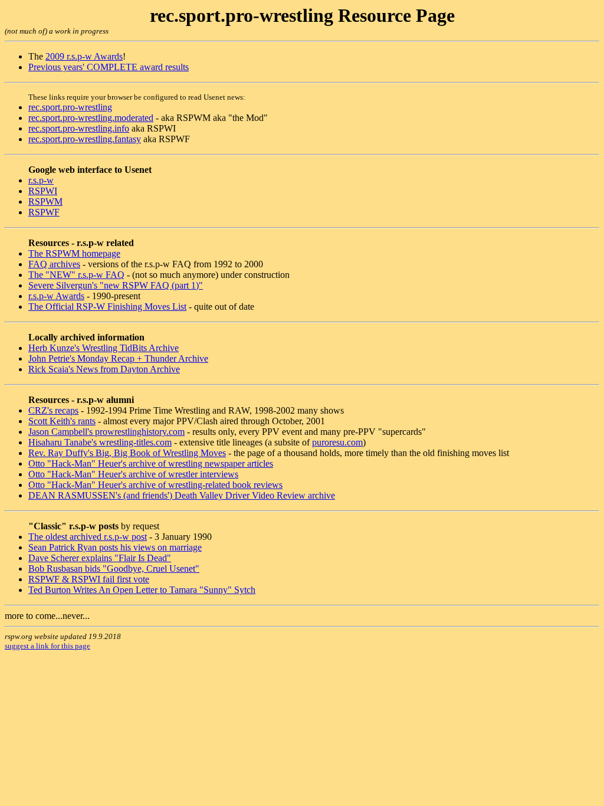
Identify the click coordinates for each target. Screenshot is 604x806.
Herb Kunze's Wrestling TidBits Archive (103, 348)
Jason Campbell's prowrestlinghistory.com (106, 432)
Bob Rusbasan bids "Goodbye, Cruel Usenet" (113, 568)
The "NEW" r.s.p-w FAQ (76, 275)
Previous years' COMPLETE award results (108, 67)
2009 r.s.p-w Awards (84, 56)
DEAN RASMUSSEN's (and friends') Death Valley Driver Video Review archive (181, 495)
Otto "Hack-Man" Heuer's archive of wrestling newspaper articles (150, 463)
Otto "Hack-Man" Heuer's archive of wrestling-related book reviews (155, 485)
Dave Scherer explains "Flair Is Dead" (99, 558)
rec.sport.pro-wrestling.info (78, 128)
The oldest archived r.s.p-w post (87, 537)
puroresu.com (337, 442)
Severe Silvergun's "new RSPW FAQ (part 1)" (115, 285)
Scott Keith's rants (62, 421)
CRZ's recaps (53, 410)
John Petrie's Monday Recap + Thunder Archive (118, 358)
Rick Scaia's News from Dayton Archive (104, 369)
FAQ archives (54, 264)
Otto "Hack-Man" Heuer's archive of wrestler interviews (133, 474)
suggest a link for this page (47, 645)
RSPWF (44, 212)
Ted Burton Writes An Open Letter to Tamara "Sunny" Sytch (141, 590)
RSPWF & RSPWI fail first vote (88, 579)
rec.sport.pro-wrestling (70, 107)
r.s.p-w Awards (56, 296)
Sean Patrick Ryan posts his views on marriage (115, 547)
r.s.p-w (41, 180)
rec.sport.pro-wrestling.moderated (90, 118)
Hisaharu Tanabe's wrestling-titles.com (100, 442)
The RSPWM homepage (74, 253)
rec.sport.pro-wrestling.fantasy (84, 139)
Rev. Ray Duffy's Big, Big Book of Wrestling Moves (127, 453)
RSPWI (42, 191)
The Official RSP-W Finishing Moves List (107, 307)
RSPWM (45, 201)
